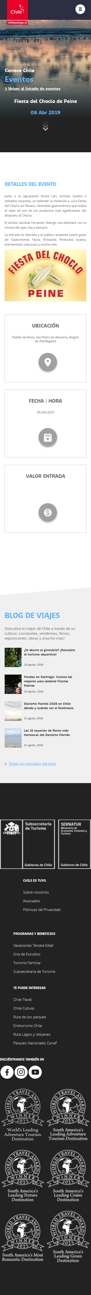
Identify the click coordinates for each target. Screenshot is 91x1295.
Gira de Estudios (27, 953)
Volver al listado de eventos (33, 88)
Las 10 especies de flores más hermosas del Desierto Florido (47, 732)
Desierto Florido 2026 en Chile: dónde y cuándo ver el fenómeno (49, 705)
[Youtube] (35, 1071)
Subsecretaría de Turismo (34, 971)
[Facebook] (7, 1071)
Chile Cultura (23, 1008)
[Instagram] (21, 1071)
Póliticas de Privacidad (41, 909)
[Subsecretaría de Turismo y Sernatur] (45, 843)
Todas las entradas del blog (32, 763)
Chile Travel (22, 999)
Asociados (31, 900)
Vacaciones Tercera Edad (33, 945)
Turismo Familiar (27, 962)
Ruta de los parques (29, 1016)
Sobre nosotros (36, 892)
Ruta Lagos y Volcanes (31, 1034)
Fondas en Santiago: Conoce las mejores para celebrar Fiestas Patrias (48, 681)
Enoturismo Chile (27, 1025)
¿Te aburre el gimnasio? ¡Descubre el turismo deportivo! (49, 652)
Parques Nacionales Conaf (35, 1042)
